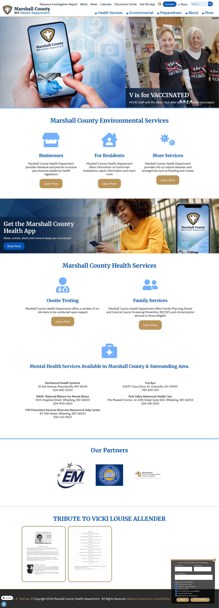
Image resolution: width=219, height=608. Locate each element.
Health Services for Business (187, 596)
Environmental (141, 12)
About (193, 12)
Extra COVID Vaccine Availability (188, 591)
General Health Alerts (184, 593)
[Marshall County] (71, 491)
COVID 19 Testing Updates (186, 587)
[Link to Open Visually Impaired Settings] (4, 604)
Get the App (147, 4)
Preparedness (170, 12)
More (183, 4)
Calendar (106, 4)
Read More (14, 246)
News (93, 4)
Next (182, 600)
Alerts (83, 4)
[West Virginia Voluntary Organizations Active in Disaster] (148, 491)
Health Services (110, 12)
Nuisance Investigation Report (58, 4)
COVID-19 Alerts (183, 589)
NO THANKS (200, 600)
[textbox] (199, 4)
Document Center (126, 4)
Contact (170, 4)
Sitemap (24, 598)
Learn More (51, 183)
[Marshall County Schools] (109, 491)
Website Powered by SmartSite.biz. (149, 598)
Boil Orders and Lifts (184, 584)
